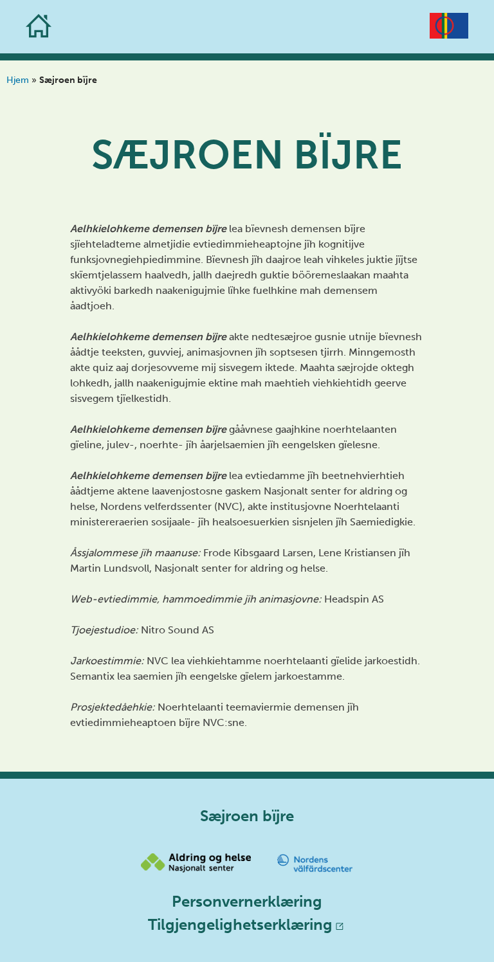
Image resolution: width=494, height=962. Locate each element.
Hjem (17, 80)
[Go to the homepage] (38, 27)
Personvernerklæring (247, 901)
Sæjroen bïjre (247, 155)
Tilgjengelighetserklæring (240, 924)
